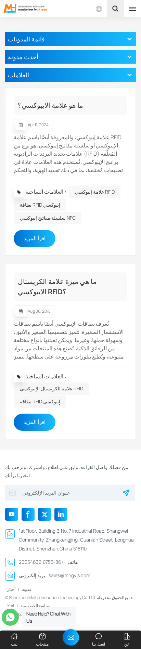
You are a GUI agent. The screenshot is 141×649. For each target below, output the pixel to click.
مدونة (26, 589)
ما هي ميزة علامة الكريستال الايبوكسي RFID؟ (57, 286)
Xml (10, 606)
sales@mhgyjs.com (69, 575)
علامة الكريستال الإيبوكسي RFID (51, 388)
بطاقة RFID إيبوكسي (40, 205)
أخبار (11, 589)
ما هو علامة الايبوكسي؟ (50, 105)
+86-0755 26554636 (41, 562)
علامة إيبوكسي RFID (95, 192)
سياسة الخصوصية (35, 606)
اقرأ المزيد (35, 238)
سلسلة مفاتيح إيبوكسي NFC (48, 218)
